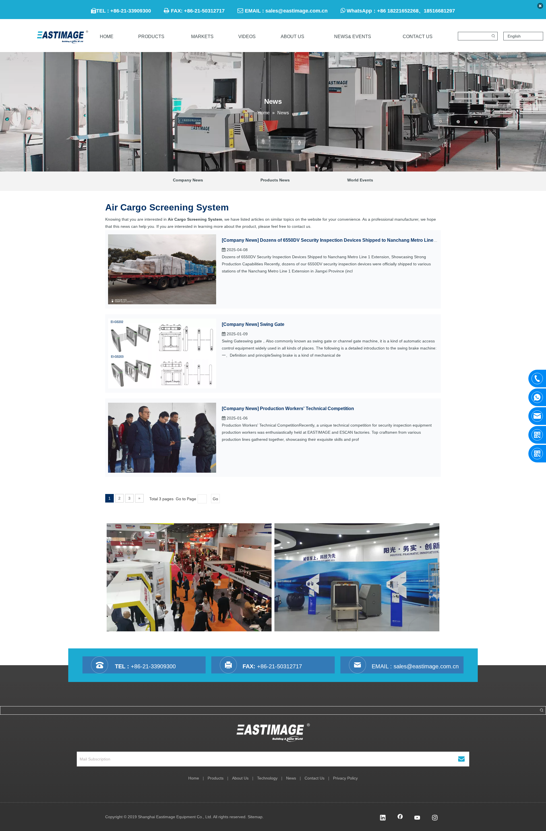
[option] (189, 577)
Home (193, 778)
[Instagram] (434, 818)
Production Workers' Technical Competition (307, 408)
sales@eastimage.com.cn (296, 11)
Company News (188, 180)
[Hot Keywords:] (493, 36)
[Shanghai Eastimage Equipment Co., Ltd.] (273, 732)
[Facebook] (400, 818)
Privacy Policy (345, 778)
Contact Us (314, 778)
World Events (360, 180)
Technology (267, 778)
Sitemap (255, 817)
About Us (240, 778)
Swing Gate (272, 324)
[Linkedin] (382, 818)
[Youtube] (417, 818)
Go (215, 499)
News (291, 778)
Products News (275, 180)
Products (216, 778)
